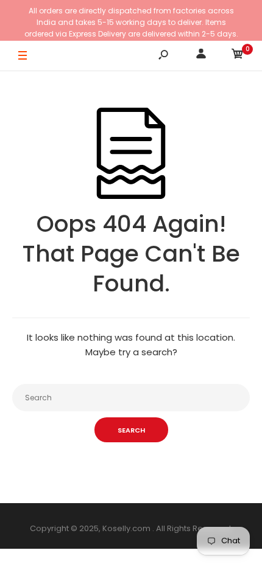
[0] (238, 55)
